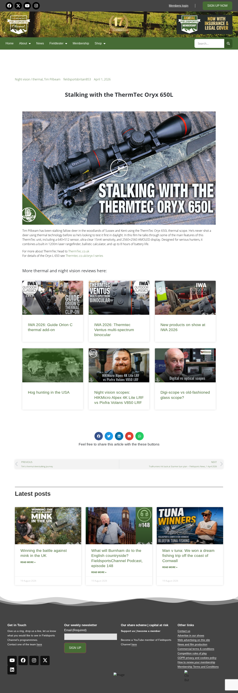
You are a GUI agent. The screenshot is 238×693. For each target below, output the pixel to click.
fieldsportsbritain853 (77, 79)
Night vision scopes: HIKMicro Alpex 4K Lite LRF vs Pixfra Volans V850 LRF (119, 397)
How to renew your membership (196, 662)
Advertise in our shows (191, 635)
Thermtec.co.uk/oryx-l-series (84, 256)
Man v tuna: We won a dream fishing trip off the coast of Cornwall (188, 555)
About (23, 43)
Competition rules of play (192, 653)
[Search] (228, 43)
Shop (98, 43)
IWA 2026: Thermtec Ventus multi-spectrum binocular (114, 330)
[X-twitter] (18, 5)
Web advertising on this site (194, 639)
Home (10, 43)
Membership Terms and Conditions (198, 666)
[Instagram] (36, 5)
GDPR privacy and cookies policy (197, 657)
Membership (81, 43)
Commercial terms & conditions (196, 648)
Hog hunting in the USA (49, 392)
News (40, 43)
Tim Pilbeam (52, 79)
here (39, 644)
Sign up (75, 647)
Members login (178, 5)
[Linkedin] (12, 669)
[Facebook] (9, 5)
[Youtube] (27, 5)
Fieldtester (56, 43)
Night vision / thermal (29, 79)
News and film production (192, 644)
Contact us (184, 630)
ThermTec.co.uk (78, 251)
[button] (119, 168)
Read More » (28, 562)
